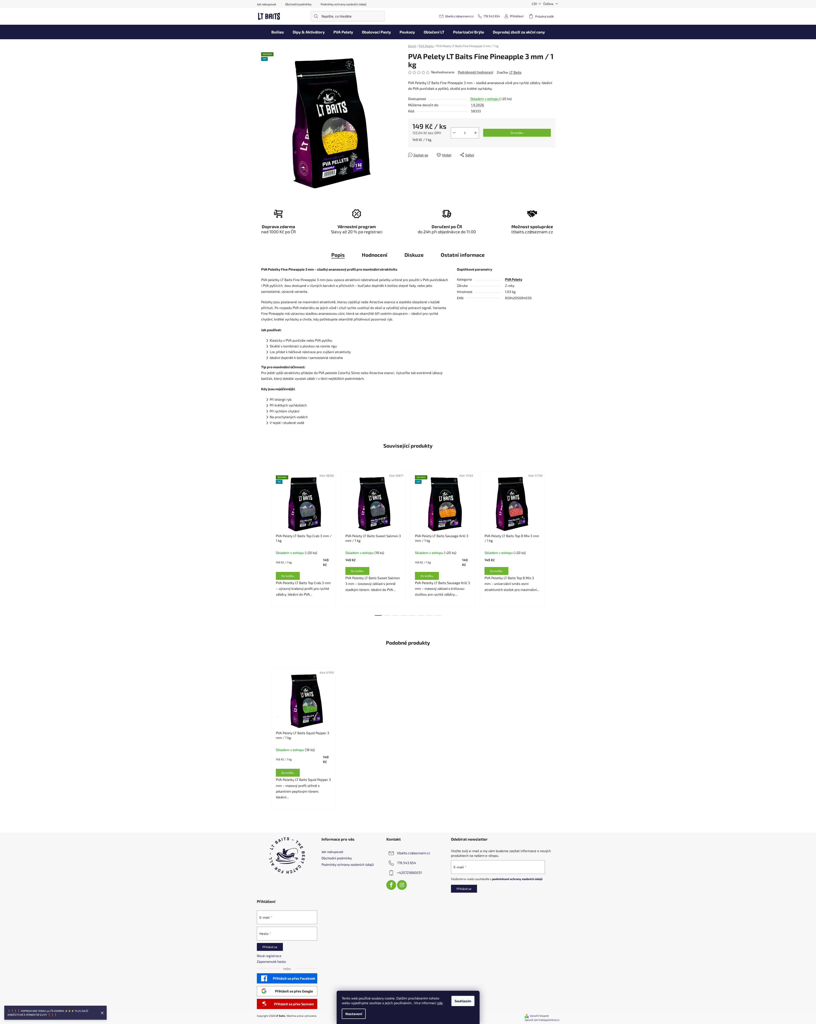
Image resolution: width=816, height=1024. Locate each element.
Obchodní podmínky (298, 4)
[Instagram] (402, 885)
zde (440, 1003)
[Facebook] (391, 885)
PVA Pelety (513, 279)
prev (264, 541)
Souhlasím (463, 1001)
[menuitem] (277, 32)
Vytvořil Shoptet (539, 1015)
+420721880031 (409, 872)
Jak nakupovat (266, 4)
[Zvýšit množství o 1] (475, 133)
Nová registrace (269, 956)
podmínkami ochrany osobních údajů (517, 879)
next (551, 541)
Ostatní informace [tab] (463, 255)
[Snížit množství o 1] (454, 133)
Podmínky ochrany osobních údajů (344, 4)
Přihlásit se (464, 889)
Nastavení (353, 1014)
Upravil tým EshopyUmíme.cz (542, 1019)
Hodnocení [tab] (374, 255)
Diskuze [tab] (414, 255)
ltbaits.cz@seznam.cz (459, 16)
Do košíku (517, 133)
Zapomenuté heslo (271, 961)
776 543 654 (491, 16)
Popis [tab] (338, 255)
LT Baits (515, 72)
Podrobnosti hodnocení (475, 72)
